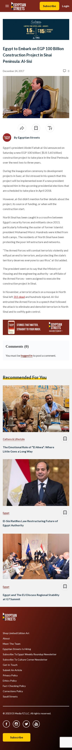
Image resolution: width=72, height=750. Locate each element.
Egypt (6, 512)
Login (65, 6)
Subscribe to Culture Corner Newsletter (25, 659)
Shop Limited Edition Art (16, 633)
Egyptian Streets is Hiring (17, 649)
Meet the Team (11, 643)
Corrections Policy (13, 691)
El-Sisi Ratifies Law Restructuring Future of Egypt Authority (30, 523)
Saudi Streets (10, 696)
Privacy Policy (10, 675)
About (6, 638)
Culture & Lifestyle (14, 439)
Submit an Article (12, 670)
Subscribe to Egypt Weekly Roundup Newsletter (29, 654)
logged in (27, 355)
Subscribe (49, 6)
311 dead (19, 296)
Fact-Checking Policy (14, 686)
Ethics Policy (10, 680)
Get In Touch (10, 664)
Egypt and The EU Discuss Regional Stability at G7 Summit (31, 597)
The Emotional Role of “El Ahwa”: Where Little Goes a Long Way (28, 449)
